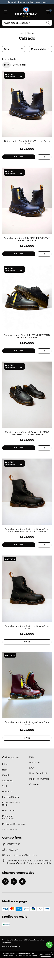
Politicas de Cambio (39, 779)
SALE (5, 786)
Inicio (21, 33)
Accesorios (7, 780)
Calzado (6, 775)
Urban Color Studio (38, 773)
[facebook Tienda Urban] (14, 881)
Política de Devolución (13, 824)
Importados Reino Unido (11, 803)
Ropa (4, 769)
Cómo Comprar (10, 829)
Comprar (19, 157)
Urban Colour (8, 810)
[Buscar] (48, 23)
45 (5, 65)
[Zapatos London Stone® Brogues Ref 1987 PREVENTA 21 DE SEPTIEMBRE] (44, 447)
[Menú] (5, 12)
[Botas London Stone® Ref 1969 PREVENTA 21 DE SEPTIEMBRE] (44, 253)
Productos (34, 762)
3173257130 (12, 850)
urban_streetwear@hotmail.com (22, 855)
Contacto (34, 784)
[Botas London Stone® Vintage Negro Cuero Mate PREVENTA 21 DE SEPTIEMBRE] (44, 544)
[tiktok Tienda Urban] (22, 881)
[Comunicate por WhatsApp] (49, 944)
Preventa (7, 791)
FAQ (31, 768)
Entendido (45, 954)
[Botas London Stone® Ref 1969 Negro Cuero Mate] (44, 156)
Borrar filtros (19, 65)
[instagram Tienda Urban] (5, 881)
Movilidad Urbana (10, 797)
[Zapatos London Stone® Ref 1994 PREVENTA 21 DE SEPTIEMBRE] (44, 350)
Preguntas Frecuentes (8, 817)
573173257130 (13, 844)
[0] (48, 12)
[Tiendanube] (11, 947)
